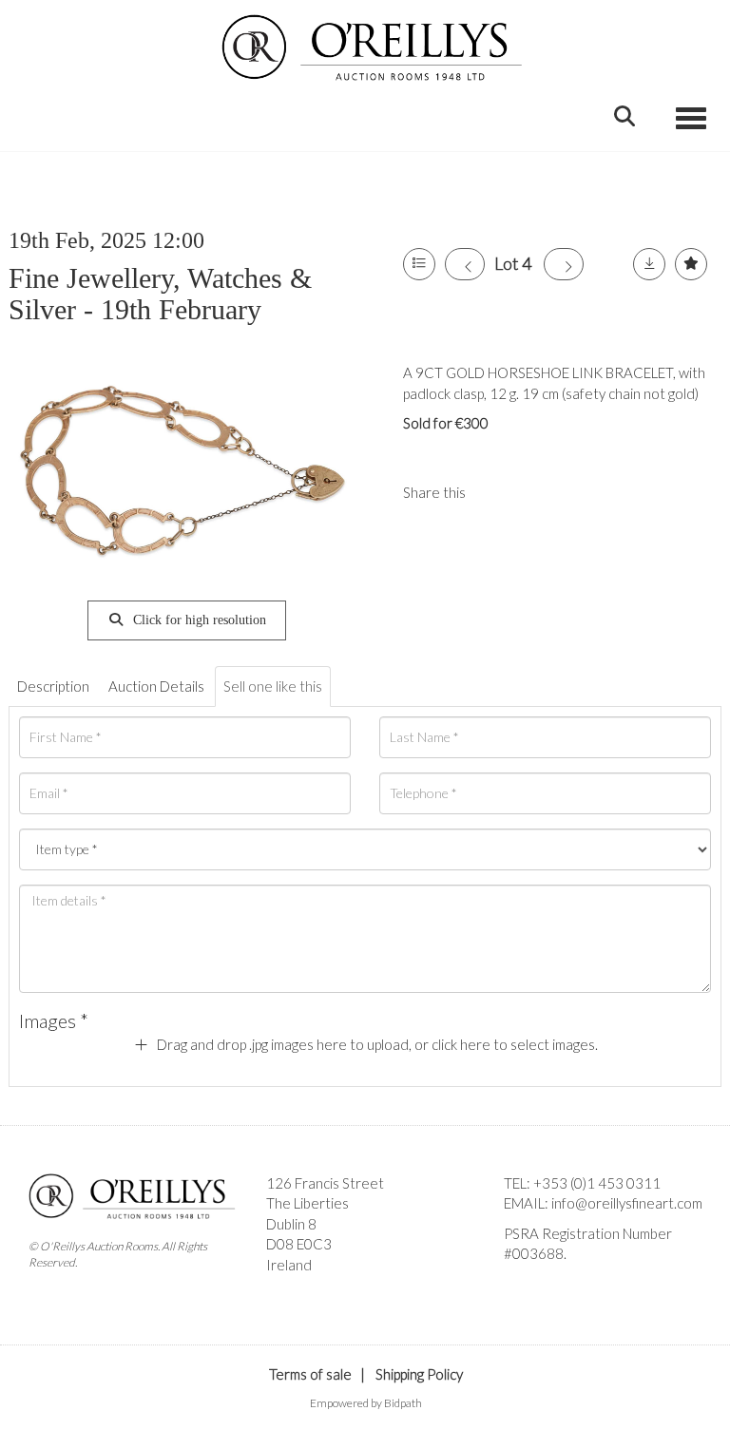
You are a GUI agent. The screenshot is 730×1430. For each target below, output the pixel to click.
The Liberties (307, 1202)
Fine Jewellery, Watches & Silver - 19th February (160, 293)
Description (53, 686)
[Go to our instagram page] (535, 492)
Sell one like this (272, 686)
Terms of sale (310, 1373)
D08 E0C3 (299, 1243)
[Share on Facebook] (496, 492)
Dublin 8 (291, 1223)
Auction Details (156, 686)
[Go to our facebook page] (522, 1286)
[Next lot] (564, 264)
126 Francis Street (325, 1183)
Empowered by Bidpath (366, 1403)
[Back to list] (419, 264)
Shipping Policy (419, 1373)
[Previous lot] (465, 264)
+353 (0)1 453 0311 (597, 1183)
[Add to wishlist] (691, 264)
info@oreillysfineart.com (626, 1202)
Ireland (289, 1264)
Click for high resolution (197, 620)
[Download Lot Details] (649, 264)
